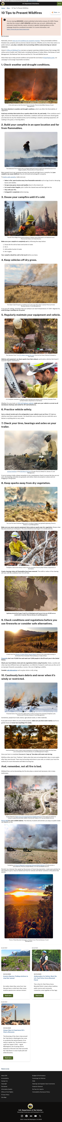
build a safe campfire (9, 177)
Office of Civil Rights (7, 1092)
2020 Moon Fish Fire (25, 471)
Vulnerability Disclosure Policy (41, 1092)
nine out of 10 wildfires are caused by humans (26, 40)
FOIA (33, 1081)
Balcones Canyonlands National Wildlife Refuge (28, 816)
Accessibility (5, 1078)
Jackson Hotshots (11, 471)
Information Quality (6, 1089)
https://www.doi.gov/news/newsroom (18, 29)
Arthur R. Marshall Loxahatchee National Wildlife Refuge (29, 865)
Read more (8, 995)
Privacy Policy (5, 1094)
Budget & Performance (38, 1075)
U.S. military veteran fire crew (26, 355)
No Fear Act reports (38, 1089)
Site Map (3, 1097)
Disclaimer (4, 1086)
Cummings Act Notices (38, 1078)
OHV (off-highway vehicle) (25, 403)
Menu (59, 3)
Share (55, 12)
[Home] (3, 3)
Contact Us (4, 1081)
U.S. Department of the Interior (30, 3)
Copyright (4, 1083)
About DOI (4, 1075)
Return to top (5, 1069)
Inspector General (37, 1086)
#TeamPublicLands (48, 57)
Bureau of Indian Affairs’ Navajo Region (26, 654)
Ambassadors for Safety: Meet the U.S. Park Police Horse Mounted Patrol (45, 978)
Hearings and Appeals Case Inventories (43, 1083)
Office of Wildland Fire (14, 50)
